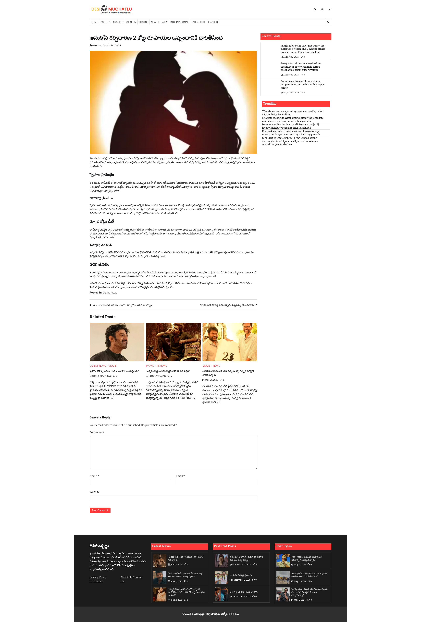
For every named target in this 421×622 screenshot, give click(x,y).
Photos (143, 22)
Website (95, 492)
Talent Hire (198, 22)
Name (94, 476)
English (213, 22)
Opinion (131, 22)
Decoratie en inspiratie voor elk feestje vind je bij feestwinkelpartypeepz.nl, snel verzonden (290, 126)
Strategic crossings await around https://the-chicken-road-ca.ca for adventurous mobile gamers (293, 119)
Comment (97, 432)
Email (180, 476)
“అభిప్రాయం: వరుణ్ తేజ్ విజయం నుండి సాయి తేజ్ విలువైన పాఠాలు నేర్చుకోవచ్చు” (309, 592)
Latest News (98, 366)
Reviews (162, 366)
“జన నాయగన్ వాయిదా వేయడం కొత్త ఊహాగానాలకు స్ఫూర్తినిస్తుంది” (185, 575)
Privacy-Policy (98, 577)
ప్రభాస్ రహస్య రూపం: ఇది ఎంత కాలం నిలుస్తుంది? (114, 370)
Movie (116, 22)
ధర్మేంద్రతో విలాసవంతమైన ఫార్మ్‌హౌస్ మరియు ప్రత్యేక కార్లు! (246, 558)
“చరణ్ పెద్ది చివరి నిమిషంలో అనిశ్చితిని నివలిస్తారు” (185, 558)
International (179, 22)
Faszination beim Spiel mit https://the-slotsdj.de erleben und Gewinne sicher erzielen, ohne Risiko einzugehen (303, 49)
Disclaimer (96, 581)
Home (94, 22)
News (114, 292)
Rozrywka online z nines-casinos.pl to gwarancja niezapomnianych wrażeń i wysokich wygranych (291, 133)
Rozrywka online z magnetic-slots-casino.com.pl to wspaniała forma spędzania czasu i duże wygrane (301, 66)
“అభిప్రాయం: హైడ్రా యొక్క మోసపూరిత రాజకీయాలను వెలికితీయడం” (309, 575)
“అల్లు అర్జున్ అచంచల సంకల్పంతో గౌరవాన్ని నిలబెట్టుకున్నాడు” (306, 558)
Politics (105, 22)
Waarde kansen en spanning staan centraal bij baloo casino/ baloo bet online (292, 113)
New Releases (159, 22)
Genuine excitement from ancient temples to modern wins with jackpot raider (302, 84)
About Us (126, 577)
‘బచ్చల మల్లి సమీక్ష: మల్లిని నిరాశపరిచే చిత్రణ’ (168, 370)
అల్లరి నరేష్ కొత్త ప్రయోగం (241, 574)
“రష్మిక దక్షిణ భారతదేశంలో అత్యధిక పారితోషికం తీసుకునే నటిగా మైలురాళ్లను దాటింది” (186, 592)
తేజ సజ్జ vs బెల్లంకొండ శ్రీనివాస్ (244, 591)
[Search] (328, 22)
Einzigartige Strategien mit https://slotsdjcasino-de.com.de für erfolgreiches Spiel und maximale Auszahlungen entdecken (290, 141)
